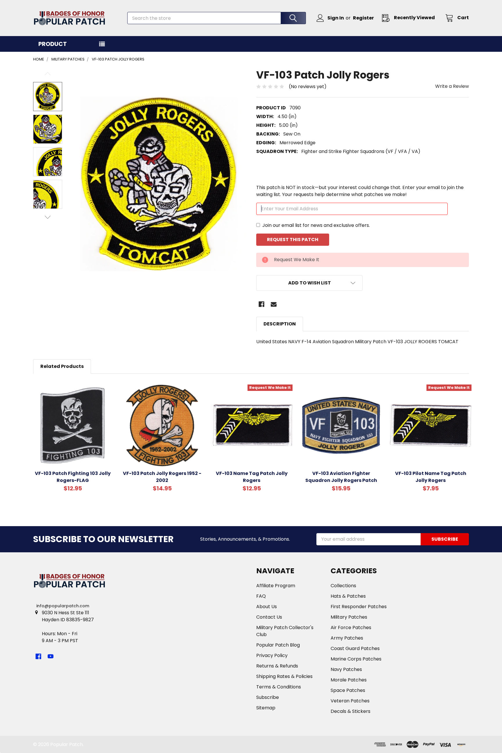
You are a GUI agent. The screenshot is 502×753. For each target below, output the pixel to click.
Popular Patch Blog (278, 645)
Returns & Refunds (277, 666)
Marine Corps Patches (356, 659)
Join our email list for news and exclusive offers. (316, 225)
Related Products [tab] (62, 366)
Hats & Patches (348, 596)
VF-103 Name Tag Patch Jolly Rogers (252, 477)
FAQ (261, 596)
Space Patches (348, 690)
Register (363, 18)
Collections (343, 585)
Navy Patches (346, 669)
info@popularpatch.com (62, 606)
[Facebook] (261, 304)
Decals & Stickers (350, 711)
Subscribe (267, 697)
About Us (266, 606)
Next (47, 217)
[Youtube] (50, 656)
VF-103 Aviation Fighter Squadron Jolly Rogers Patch (341, 477)
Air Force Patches (351, 627)
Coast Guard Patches (355, 648)
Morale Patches (349, 680)
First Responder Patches (359, 606)
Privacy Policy (272, 655)
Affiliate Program (275, 585)
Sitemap (265, 707)
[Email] (273, 304)
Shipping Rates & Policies (284, 676)
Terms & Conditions (278, 686)
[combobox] (216, 18)
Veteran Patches (350, 700)
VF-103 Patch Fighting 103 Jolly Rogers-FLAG (73, 477)
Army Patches (347, 638)
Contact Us (269, 617)
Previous (47, 74)
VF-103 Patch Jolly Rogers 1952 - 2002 (162, 477)
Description (279, 324)
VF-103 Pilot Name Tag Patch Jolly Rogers (430, 477)
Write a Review (452, 86)
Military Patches (349, 617)
